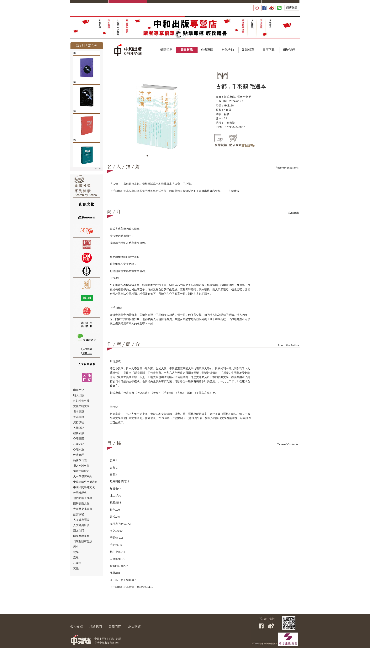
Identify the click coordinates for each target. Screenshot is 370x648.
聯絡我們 (95, 626)
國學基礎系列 (81, 535)
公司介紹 (76, 626)
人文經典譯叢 (81, 519)
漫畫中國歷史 (81, 471)
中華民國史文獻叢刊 (85, 481)
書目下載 (268, 49)
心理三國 (78, 438)
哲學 (76, 552)
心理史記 (78, 444)
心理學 (77, 563)
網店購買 (292, 7)
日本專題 (78, 411)
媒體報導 (248, 49)
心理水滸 (78, 449)
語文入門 (78, 530)
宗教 (76, 557)
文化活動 (227, 49)
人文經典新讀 (81, 525)
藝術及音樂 (80, 460)
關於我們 (289, 49)
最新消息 (166, 49)
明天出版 (78, 395)
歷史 (76, 546)
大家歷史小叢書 (82, 508)
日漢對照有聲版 (82, 541)
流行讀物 (78, 422)
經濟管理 (78, 454)
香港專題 (78, 416)
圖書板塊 (187, 49)
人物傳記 (78, 427)
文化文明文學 (81, 406)
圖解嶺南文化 (81, 503)
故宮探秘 (78, 514)
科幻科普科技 (81, 400)
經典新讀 (78, 433)
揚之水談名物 (81, 465)
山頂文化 (78, 389)
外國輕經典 (80, 492)
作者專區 (207, 49)
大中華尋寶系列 (82, 476)
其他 (76, 568)
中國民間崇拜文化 (84, 487)
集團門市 (114, 626)
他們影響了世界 (82, 498)
